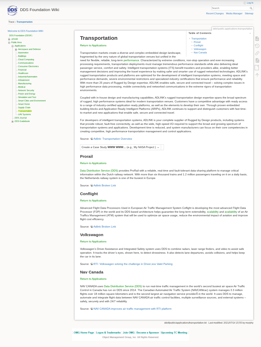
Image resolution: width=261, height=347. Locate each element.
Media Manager (234, 13)
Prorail (197, 42)
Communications (26, 63)
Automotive (23, 52)
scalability (213, 211)
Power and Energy (26, 94)
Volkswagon (200, 49)
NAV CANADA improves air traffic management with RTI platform (133, 308)
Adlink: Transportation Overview (113, 138)
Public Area (16, 42)
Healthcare (23, 73)
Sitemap (249, 13)
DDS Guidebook (22, 121)
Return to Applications (93, 45)
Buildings (22, 56)
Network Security (26, 90)
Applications (20, 46)
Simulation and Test (27, 97)
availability (231, 211)
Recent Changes (215, 13)
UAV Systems (24, 114)
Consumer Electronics (28, 66)
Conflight (198, 45)
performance (131, 60)
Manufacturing (24, 83)
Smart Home (24, 104)
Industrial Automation (27, 76)
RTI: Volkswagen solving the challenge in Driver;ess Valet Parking (133, 263)
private (15, 39)
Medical (21, 87)
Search (251, 8)
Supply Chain (24, 107)
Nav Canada (200, 52)
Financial (22, 70)
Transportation (24, 22)
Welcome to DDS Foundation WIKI (25, 31)
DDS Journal (21, 118)
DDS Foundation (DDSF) (20, 35)
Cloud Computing (26, 59)
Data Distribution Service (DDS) (99, 170)
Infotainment (23, 80)
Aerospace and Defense (29, 49)
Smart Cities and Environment (32, 100)
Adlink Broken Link (105, 185)
